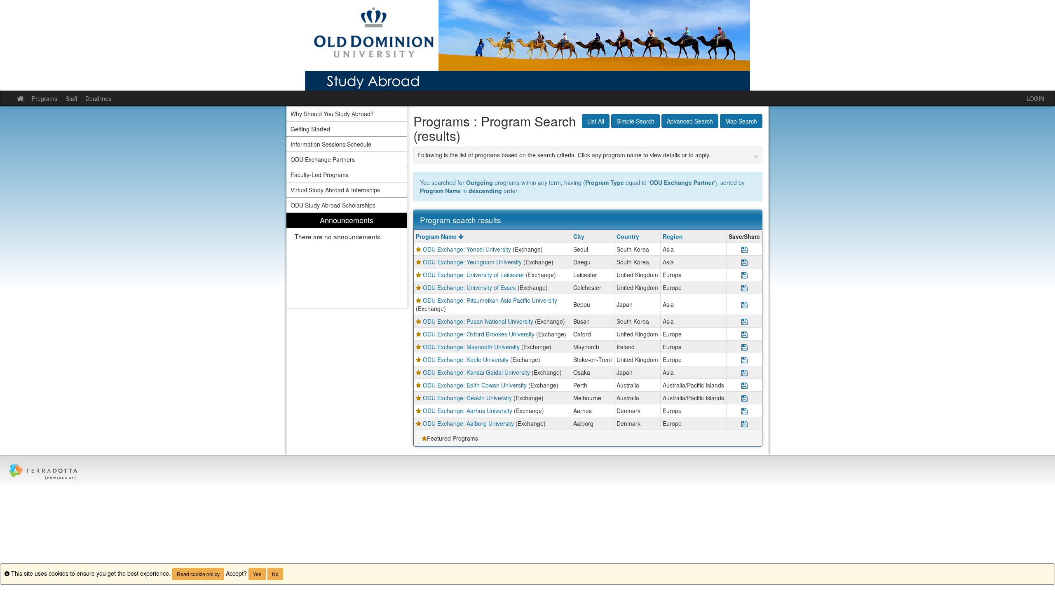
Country (628, 236)
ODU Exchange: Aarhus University (467, 410)
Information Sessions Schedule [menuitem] (331, 144)
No (275, 573)
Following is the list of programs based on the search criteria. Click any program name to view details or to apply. (588, 155)
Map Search (741, 121)
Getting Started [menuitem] (310, 129)
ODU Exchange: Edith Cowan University (475, 385)
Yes (257, 573)
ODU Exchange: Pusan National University (478, 321)
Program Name (437, 236)
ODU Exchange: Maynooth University (471, 347)
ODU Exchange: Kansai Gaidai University (476, 372)
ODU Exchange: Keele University (466, 359)
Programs (44, 98)
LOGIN (1035, 98)
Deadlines (98, 98)
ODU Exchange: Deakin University (467, 398)
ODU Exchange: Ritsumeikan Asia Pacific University (490, 300)
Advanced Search (690, 121)
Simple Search (635, 121)
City (578, 236)
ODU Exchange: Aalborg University (468, 423)
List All (595, 121)
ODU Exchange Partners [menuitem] (323, 159)
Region (673, 236)
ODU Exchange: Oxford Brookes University (479, 334)
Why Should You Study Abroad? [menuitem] (332, 114)
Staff (71, 98)
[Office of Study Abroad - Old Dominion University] (527, 45)
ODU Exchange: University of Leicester (473, 275)
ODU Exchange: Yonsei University (467, 249)
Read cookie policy (198, 573)
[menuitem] (346, 260)
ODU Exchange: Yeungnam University (472, 262)
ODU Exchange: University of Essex (469, 287)
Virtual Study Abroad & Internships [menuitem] (335, 190)
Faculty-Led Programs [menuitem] (320, 174)
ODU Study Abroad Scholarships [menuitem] (333, 205)
